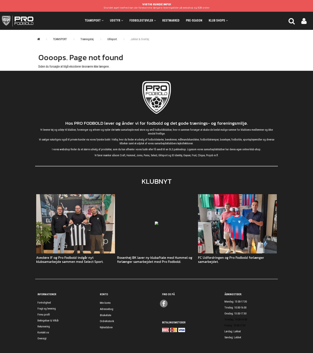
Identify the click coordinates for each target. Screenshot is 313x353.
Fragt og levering (46, 308)
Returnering (43, 326)
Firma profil (43, 314)
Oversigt (41, 338)
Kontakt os (43, 332)
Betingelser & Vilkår (48, 320)
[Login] (304, 21)
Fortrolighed (44, 302)
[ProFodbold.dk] (37, 21)
